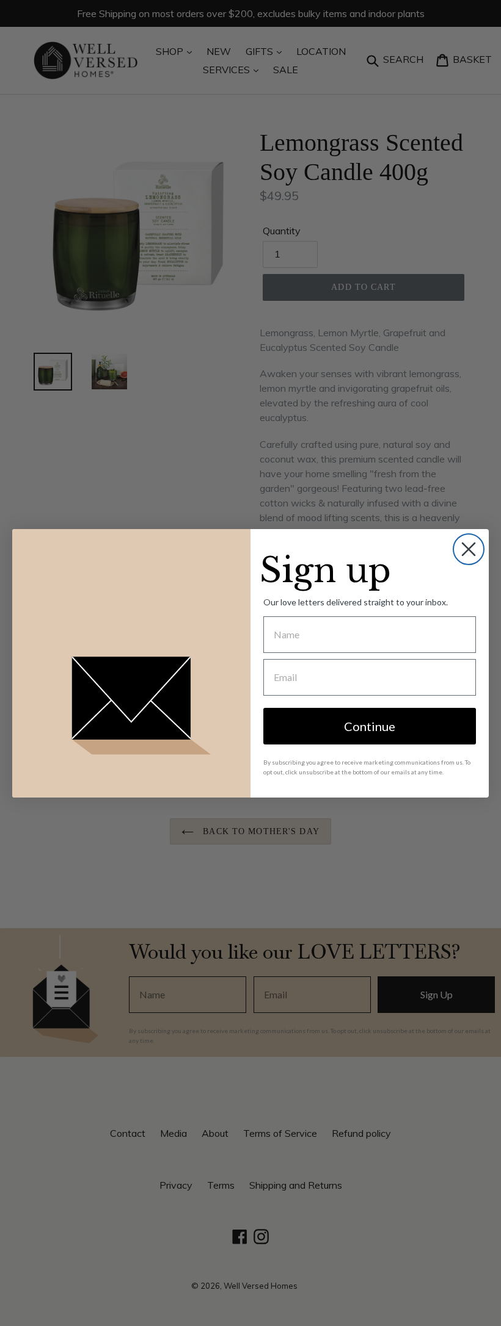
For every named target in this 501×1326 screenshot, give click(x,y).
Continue (369, 726)
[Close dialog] (468, 549)
